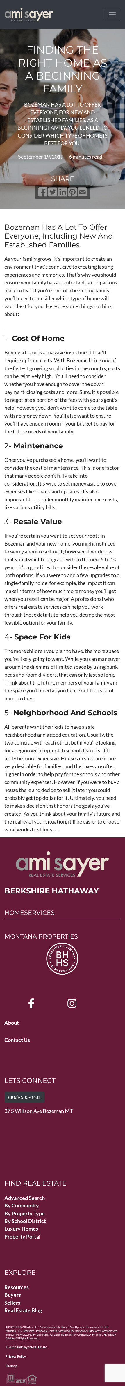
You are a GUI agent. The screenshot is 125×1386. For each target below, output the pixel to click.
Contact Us (17, 1040)
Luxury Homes (21, 1229)
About (11, 1023)
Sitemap (11, 1366)
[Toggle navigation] (112, 14)
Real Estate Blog (23, 1310)
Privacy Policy (16, 1356)
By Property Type (24, 1213)
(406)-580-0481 (24, 1097)
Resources (16, 1287)
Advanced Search (24, 1198)
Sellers (12, 1303)
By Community (21, 1206)
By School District (25, 1221)
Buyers (12, 1295)
